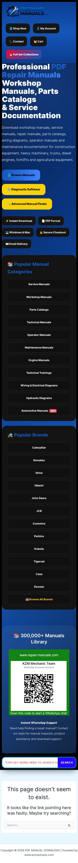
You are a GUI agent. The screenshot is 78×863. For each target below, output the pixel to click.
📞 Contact (16, 41)
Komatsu (39, 460)
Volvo (39, 472)
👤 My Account (46, 28)
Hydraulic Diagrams (39, 398)
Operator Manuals (39, 334)
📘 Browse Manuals (21, 175)
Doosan (39, 586)
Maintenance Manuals (39, 347)
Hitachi (39, 485)
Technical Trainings (39, 372)
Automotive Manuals (38, 410)
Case (39, 574)
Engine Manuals (39, 360)
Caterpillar (39, 447)
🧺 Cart (38, 41)
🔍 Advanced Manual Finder (27, 204)
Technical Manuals (39, 322)
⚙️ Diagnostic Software (23, 189)
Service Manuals (39, 284)
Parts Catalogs (39, 309)
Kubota (39, 548)
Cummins (39, 523)
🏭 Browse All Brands (39, 599)
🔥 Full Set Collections (23, 54)
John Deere (39, 498)
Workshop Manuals (39, 297)
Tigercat (39, 561)
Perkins (39, 536)
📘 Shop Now (17, 28)
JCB (39, 510)
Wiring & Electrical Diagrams (39, 385)
